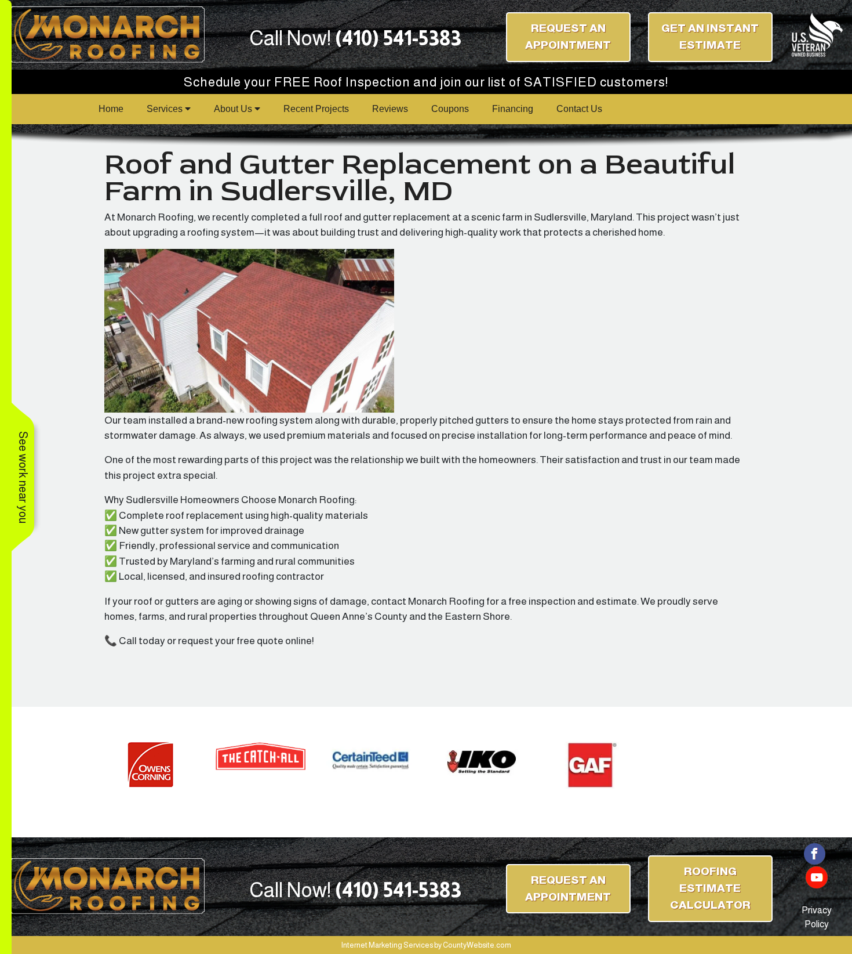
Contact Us (579, 109)
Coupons (450, 109)
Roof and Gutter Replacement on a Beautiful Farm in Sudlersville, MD (419, 177)
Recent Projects (316, 109)
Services (166, 109)
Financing (512, 109)
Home (111, 109)
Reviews (390, 109)
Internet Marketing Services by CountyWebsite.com (426, 945)
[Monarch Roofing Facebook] (815, 853)
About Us (234, 109)
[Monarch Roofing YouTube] (816, 876)
